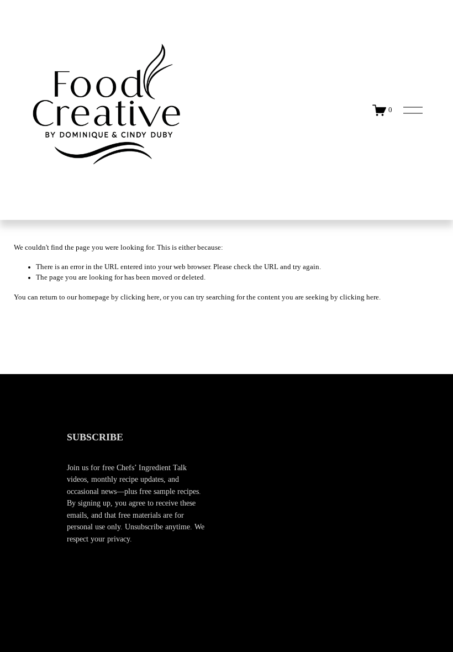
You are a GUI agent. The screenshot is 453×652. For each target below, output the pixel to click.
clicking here (140, 297)
